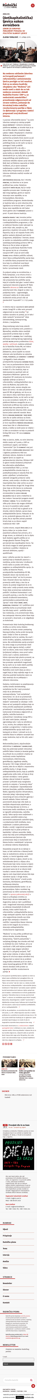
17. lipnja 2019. (25, 37)
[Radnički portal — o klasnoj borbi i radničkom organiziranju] (11, 5)
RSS (25, 1391)
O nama (6, 1296)
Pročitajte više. (29, 1397)
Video (5, 1268)
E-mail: (5, 1357)
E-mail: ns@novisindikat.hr (15, 1207)
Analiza (6, 14)
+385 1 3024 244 (24, 1209)
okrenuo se (14, 287)
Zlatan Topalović (10, 37)
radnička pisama (25, 1316)
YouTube (20, 1391)
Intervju (6, 1255)
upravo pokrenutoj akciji (20, 894)
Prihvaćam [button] (20, 1397)
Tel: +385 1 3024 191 (12, 1209)
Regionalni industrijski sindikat (17, 1196)
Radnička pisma (9, 1242)
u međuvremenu (23, 1025)
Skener (6, 1290)
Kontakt (6, 1303)
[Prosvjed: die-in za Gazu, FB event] (18, 1169)
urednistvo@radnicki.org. (13, 1338)
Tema (5, 1248)
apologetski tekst (7, 1028)
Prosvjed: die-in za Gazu (19, 1125)
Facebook (6, 1391)
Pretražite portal (9, 1389)
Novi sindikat (10, 1204)
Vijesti (5, 1229)
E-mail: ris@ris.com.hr (13, 1198)
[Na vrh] (33, 1386)
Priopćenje (7, 1236)
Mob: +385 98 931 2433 (13, 1200)
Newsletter (7, 1283)
